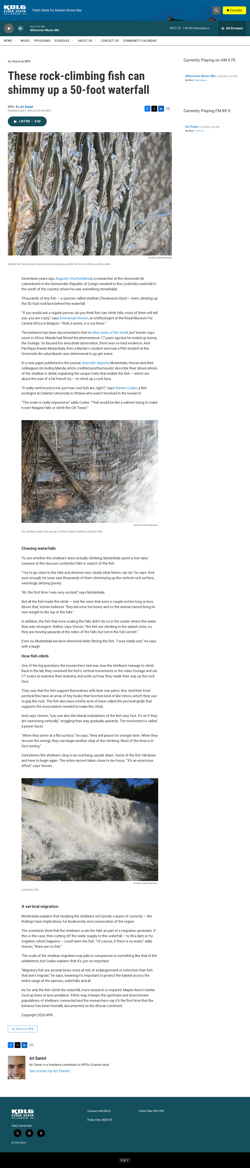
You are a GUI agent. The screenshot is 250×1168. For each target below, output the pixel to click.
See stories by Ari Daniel (49, 1071)
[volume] (20, 28)
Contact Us (110, 40)
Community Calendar (140, 40)
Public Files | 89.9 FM (151, 1111)
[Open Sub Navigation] (15, 40)
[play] (9, 28)
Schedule (62, 40)
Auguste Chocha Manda (73, 278)
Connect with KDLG (99, 1111)
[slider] (26, 28)
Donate (236, 10)
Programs (42, 40)
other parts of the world (110, 332)
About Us (85, 40)
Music (25, 40)
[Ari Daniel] (16, 1067)
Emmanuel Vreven (74, 318)
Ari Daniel (26, 107)
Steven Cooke (126, 388)
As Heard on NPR (19, 61)
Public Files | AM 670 (100, 1119)
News (8, 40)
